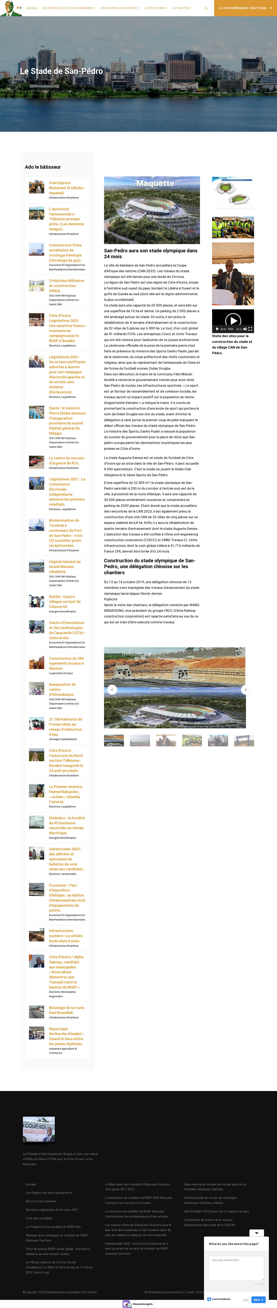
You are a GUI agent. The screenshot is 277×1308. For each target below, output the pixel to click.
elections (54, 345)
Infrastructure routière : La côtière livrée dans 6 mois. (66, 936)
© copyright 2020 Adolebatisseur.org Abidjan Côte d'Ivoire (60, 1292)
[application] (233, 321)
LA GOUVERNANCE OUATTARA (243, 8)
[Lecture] (217, 329)
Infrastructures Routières (63, 197)
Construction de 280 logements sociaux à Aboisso (66, 663)
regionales (56, 996)
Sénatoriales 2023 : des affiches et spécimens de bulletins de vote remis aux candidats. (66, 859)
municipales (68, 991)
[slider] (230, 329)
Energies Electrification (62, 611)
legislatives (68, 345)
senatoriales (68, 873)
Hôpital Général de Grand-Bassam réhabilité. (65, 567)
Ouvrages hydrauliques (63, 739)
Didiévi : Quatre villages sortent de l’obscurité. (65, 602)
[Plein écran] (250, 329)
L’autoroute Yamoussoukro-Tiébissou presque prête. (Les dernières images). (66, 219)
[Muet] (245, 329)
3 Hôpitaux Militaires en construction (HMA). (66, 285)
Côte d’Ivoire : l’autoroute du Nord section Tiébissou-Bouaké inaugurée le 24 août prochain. (66, 760)
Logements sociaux (61, 673)
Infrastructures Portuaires (64, 550)
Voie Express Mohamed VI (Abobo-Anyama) (67, 188)
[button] (233, 321)
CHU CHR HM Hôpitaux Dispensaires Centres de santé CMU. (64, 300)
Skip (245, 1299)
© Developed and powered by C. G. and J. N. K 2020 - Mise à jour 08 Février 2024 (195, 1292)
